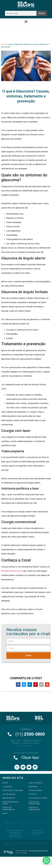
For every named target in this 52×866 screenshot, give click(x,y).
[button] (26, 22)
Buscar (42, 13)
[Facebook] (22, 767)
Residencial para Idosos (12, 571)
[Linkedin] (35, 767)
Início (3, 44)
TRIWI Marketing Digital (38, 850)
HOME (5, 783)
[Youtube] (29, 767)
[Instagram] (16, 767)
